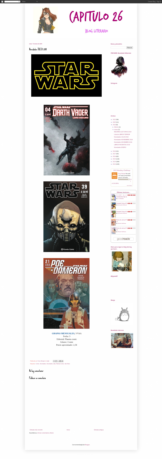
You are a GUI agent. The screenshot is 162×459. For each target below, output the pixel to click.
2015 (114, 159)
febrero (116, 127)
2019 (114, 125)
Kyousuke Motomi (122, 205)
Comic (37, 363)
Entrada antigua (99, 430)
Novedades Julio (51, 363)
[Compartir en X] (58, 361)
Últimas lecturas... (123, 192)
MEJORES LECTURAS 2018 (122, 132)
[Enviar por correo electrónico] (54, 361)
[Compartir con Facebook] (60, 361)
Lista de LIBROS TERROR (122, 134)
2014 (114, 161)
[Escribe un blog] (56, 361)
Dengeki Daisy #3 (121, 211)
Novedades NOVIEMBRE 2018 (123, 139)
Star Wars (57, 37)
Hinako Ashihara (122, 223)
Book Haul (47, 37)
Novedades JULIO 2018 (121, 137)
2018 (114, 151)
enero (116, 129)
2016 (114, 156)
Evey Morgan (122, 173)
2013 (114, 164)
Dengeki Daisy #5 (121, 203)
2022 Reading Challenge (121, 170)
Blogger (87, 445)
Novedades (43, 363)
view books (129, 185)
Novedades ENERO (120, 147)
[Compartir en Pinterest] (62, 361)
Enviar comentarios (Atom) (46, 433)
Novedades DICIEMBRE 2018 (123, 142)
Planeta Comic (60, 363)
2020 (114, 122)
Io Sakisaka (121, 198)
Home (29, 37)
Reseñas (37, 37)
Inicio (68, 430)
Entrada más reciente (36, 430)
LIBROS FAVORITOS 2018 (122, 144)
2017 (114, 154)
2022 (114, 119)
